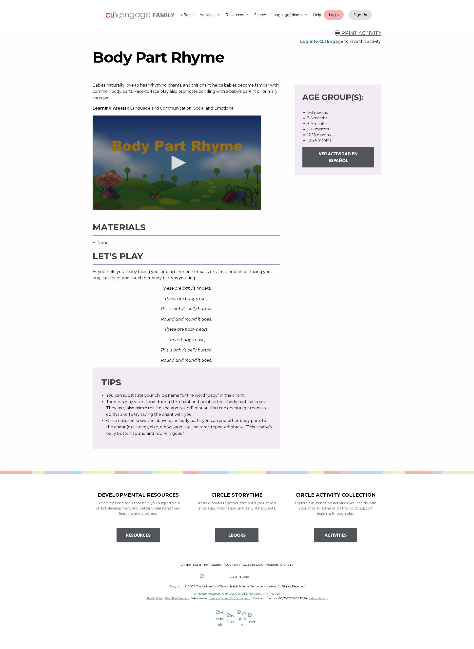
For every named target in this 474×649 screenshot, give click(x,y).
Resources (235, 15)
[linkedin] (253, 619)
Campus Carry (232, 593)
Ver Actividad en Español (338, 157)
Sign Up (360, 15)
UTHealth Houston (207, 593)
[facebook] (221, 619)
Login (334, 15)
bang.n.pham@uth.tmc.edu (229, 598)
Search (260, 15)
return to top (318, 598)
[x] (232, 619)
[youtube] (242, 619)
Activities (207, 15)
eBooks (187, 15)
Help (317, 15)
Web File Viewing (177, 598)
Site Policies (154, 598)
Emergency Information (263, 593)
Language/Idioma (287, 15)
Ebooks (237, 535)
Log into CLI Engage (321, 41)
